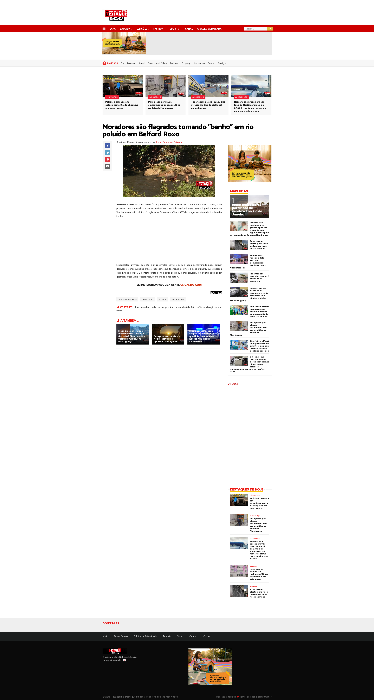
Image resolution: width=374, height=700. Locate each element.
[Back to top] (367, 693)
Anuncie (167, 636)
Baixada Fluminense (127, 299)
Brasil (141, 63)
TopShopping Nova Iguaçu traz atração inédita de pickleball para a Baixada (208, 105)
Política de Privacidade (145, 636)
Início (105, 636)
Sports (174, 29)
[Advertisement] (169, 242)
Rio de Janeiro (178, 299)
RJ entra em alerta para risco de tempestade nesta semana (259, 245)
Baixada (125, 29)
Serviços (222, 63)
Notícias (162, 299)
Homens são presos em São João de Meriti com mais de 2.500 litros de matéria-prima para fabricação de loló (250, 106)
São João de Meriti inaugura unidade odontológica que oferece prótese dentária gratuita (259, 346)
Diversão (131, 63)
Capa (112, 29)
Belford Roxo (147, 299)
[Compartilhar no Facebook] (107, 145)
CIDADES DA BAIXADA (209, 29)
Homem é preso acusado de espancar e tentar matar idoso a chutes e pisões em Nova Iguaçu (249, 294)
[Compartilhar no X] (107, 152)
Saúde (211, 63)
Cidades (193, 636)
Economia (199, 63)
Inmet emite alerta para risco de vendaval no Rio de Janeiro (247, 209)
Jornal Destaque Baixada (169, 142)
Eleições (141, 29)
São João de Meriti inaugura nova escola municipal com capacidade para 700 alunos (259, 311)
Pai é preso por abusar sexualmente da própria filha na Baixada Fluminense (164, 105)
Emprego (186, 63)
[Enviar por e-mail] (107, 166)
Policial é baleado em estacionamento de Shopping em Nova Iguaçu (121, 105)
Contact (207, 636)
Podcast (174, 63)
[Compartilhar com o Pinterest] (107, 159)
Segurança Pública (157, 63)
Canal (189, 29)
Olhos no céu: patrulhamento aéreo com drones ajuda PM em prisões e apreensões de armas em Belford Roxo (249, 364)
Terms (180, 636)
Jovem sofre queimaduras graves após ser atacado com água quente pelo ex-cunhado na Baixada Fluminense (249, 228)
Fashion (158, 29)
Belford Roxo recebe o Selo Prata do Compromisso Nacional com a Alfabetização (248, 261)
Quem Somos (121, 636)
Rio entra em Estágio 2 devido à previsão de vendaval (259, 277)
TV (122, 63)
